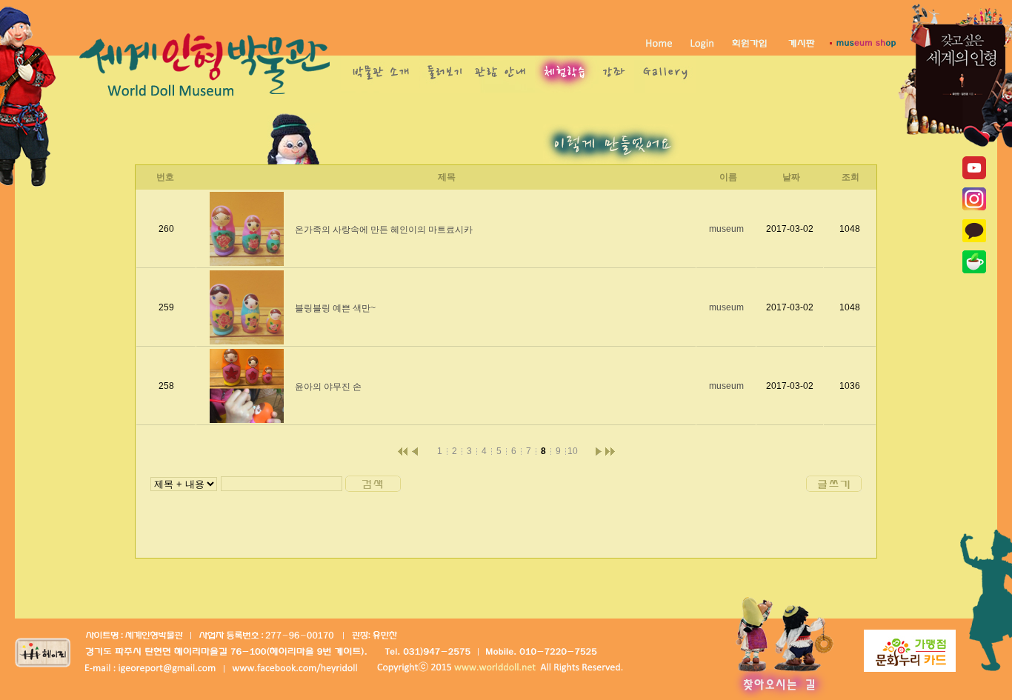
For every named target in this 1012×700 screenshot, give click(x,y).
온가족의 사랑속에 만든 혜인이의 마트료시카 (384, 229)
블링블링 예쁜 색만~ (335, 308)
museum (726, 229)
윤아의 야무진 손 (328, 386)
